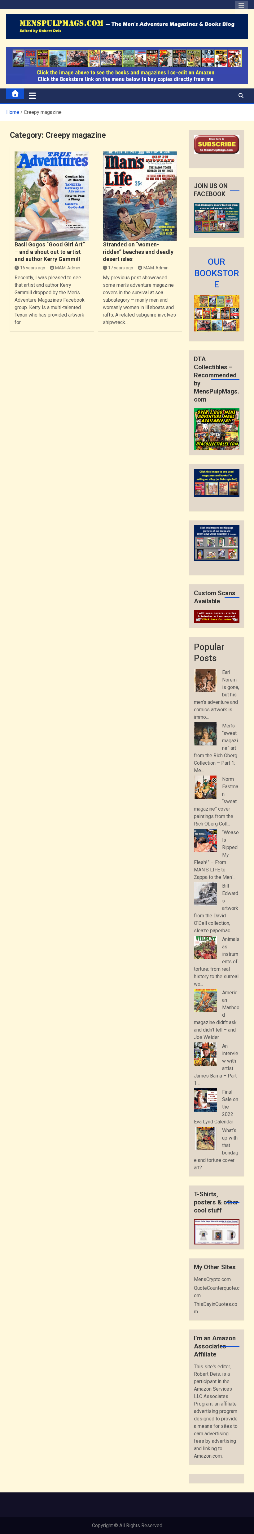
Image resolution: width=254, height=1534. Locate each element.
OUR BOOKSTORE (216, 273)
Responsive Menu (241, 7)
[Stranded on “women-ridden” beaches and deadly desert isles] (140, 196)
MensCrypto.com (212, 1279)
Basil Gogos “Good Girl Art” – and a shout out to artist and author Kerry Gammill (50, 251)
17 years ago (120, 267)
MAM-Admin (67, 267)
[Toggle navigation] (32, 95)
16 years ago (32, 267)
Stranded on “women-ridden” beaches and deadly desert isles (138, 251)
